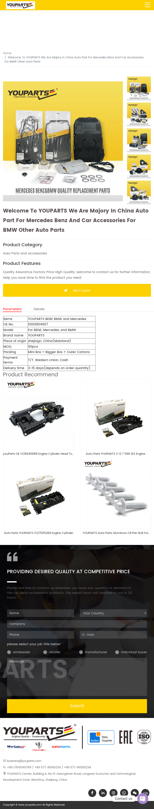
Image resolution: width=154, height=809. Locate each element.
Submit (77, 706)
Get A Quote (81, 290)
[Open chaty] (142, 798)
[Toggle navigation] (147, 5)
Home (7, 53)
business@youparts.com (24, 761)
